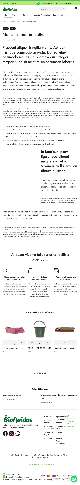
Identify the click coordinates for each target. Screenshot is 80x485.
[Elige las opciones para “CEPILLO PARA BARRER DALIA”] (6, 342)
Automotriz (48, 438)
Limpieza (47, 416)
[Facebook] (5, 433)
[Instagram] (11, 433)
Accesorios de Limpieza (49, 427)
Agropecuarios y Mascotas (61, 417)
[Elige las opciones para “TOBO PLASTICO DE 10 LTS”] (32, 342)
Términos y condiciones (40, 464)
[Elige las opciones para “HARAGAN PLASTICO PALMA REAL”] (57, 342)
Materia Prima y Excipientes (60, 441)
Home (4, 22)
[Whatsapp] (17, 433)
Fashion (6, 28)
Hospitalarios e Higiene (61, 427)
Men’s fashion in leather (12, 395)
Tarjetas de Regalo (48, 433)
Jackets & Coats (14, 22)
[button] (74, 479)
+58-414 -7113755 (47, 3)
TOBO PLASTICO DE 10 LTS (39, 348)
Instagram (13, 3)
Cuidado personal (59, 433)
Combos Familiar (47, 421)
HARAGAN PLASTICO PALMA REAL (65, 348)
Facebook (5, 3)
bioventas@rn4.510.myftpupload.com (66, 3)
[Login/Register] (71, 9)
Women (13, 28)
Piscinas (59, 422)
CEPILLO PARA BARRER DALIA (14, 348)
